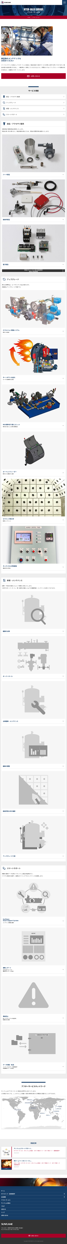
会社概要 (3, 1197)
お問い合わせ (4, 1215)
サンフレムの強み (5, 1203)
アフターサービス (5, 1200)
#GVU (19, 1163)
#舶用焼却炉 (56, 1150)
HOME (29, 17)
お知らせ (3, 1209)
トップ (3, 1212)
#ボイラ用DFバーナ (38, 1150)
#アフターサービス (18, 1150)
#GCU (15, 1163)
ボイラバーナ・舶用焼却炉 (8, 1194)
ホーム (3, 1191)
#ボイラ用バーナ (49, 1150)
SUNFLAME (6, 2)
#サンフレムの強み (28, 1150)
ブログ (3, 1206)
